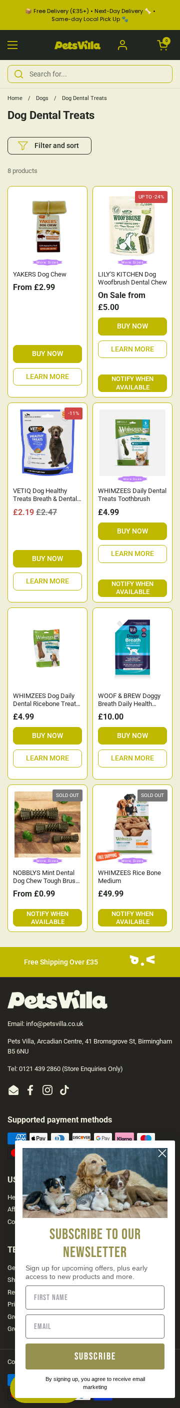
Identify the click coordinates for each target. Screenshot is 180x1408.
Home (15, 98)
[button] (162, 45)
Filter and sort (56, 146)
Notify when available (133, 382)
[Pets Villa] (77, 45)
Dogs (42, 98)
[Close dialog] (162, 1153)
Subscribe (95, 1356)
